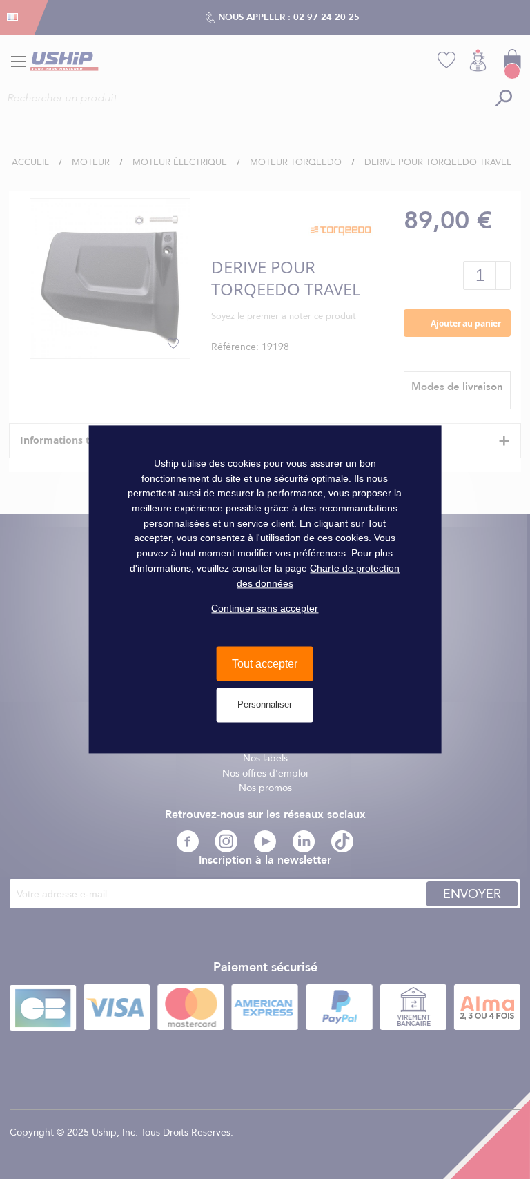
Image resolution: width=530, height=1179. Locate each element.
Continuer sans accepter (264, 608)
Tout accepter (264, 664)
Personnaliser (264, 705)
